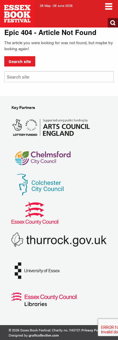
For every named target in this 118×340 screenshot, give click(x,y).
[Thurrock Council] (59, 239)
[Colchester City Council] (40, 184)
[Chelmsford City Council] (42, 155)
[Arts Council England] (52, 126)
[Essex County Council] (34, 212)
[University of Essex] (37, 270)
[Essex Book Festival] (18, 13)
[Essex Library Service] (44, 298)
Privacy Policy (92, 330)
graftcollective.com (44, 335)
